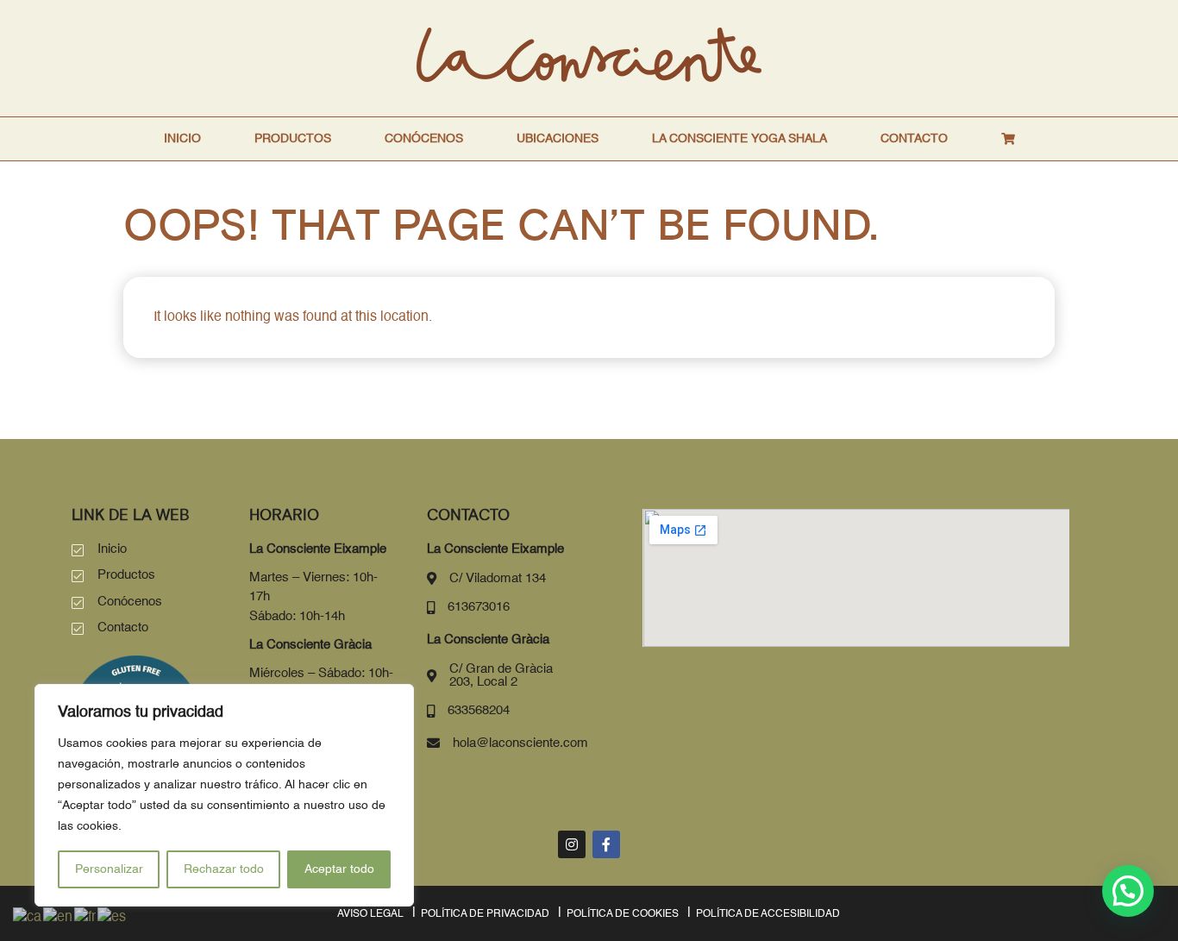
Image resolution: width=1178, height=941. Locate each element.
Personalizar (109, 869)
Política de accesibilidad (768, 914)
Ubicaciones (557, 139)
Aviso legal (370, 914)
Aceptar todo (339, 869)
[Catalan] (28, 918)
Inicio (182, 139)
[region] (224, 795)
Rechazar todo (224, 869)
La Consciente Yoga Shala (739, 139)
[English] (58, 918)
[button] (1128, 891)
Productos (292, 139)
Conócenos (424, 139)
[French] (85, 918)
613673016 (479, 606)
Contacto (914, 139)
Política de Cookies (623, 914)
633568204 (479, 710)
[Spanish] (112, 918)
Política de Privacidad (485, 914)
